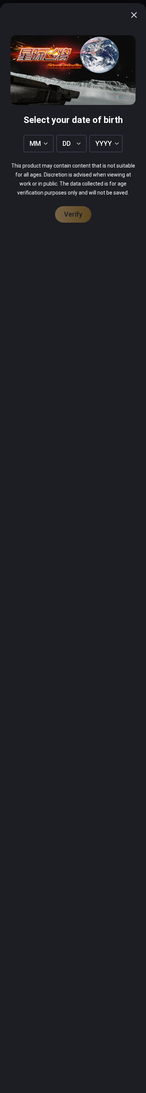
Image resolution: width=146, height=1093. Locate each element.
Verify (73, 214)
